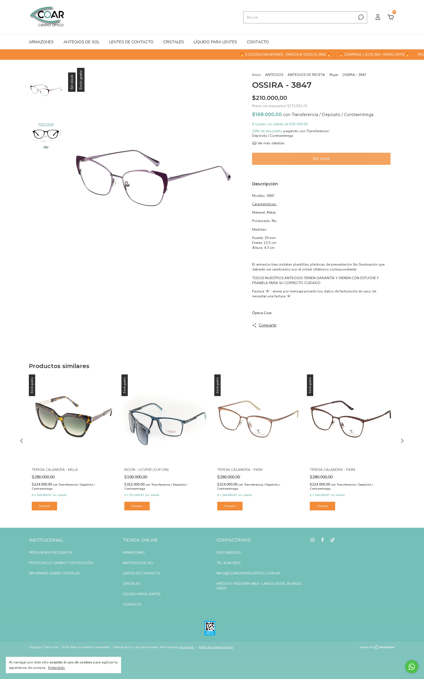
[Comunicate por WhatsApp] (411, 666)
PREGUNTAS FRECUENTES (50, 552)
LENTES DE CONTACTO (131, 42)
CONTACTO (258, 42)
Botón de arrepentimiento (216, 647)
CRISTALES (173, 42)
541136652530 (228, 552)
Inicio (256, 74)
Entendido (56, 667)
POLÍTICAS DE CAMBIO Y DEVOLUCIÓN (61, 563)
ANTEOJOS (274, 74)
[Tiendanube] (377, 648)
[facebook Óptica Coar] (322, 540)
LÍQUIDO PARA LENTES (215, 42)
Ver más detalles (271, 143)
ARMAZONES (41, 42)
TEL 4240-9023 (228, 563)
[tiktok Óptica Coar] (332, 540)
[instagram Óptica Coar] (312, 540)
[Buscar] (360, 17)
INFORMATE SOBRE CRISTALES (54, 573)
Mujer (333, 74)
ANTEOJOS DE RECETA (306, 74)
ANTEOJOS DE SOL (81, 42)
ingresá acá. (186, 647)
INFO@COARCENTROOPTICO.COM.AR (248, 573)
